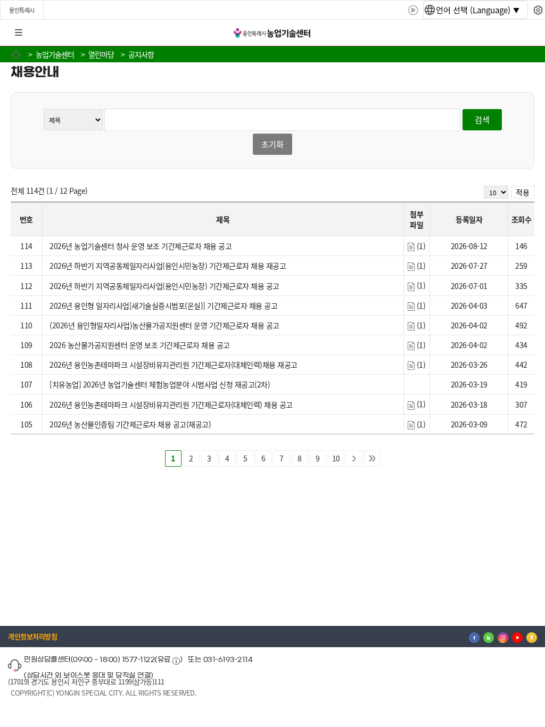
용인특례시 (22, 10)
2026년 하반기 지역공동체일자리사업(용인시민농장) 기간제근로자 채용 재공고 (167, 265)
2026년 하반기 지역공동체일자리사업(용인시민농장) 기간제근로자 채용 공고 (164, 285)
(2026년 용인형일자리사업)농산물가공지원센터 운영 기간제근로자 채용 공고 (164, 325)
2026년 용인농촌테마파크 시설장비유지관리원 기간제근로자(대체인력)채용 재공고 (173, 364)
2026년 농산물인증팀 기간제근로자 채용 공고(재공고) (130, 424)
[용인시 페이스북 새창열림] (474, 636)
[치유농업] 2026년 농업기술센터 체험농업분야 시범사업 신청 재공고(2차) (159, 384)
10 (336, 458)
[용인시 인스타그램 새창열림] (503, 636)
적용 (523, 192)
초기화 (272, 144)
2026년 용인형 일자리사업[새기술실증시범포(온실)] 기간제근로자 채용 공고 (163, 305)
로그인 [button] (527, 33)
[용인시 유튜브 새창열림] (517, 636)
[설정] (538, 10)
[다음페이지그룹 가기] (354, 458)
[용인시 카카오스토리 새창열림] (531, 636)
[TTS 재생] (413, 10)
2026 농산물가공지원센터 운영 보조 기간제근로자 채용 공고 (139, 345)
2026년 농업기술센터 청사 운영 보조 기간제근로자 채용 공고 (140, 246)
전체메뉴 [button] (19, 33)
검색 (482, 119)
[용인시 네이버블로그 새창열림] (488, 636)
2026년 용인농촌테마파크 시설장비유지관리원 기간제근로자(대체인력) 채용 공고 (171, 404)
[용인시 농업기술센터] (272, 33)
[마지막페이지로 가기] (372, 458)
